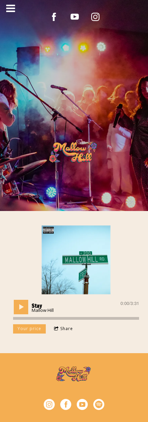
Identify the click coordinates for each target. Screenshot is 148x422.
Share (66, 328)
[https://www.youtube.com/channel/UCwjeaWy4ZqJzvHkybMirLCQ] (75, 17)
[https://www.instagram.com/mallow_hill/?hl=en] (95, 17)
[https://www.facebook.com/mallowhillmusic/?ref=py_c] (54, 17)
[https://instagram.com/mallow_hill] (49, 405)
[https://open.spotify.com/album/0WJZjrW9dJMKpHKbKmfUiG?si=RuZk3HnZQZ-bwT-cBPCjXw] (98, 405)
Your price (29, 328)
